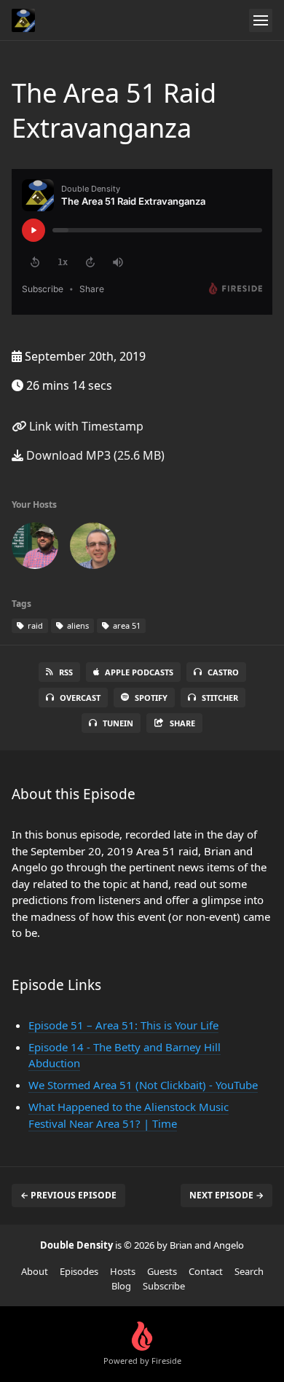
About (34, 1271)
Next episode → (226, 1195)
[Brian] (35, 548)
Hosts (122, 1271)
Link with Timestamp (84, 426)
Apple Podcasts (139, 672)
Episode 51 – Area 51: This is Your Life (123, 1025)
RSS (66, 672)
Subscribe (164, 1285)
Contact (206, 1271)
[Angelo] (93, 548)
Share (182, 723)
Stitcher (220, 697)
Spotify (151, 697)
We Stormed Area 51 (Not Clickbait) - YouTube (143, 1084)
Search (249, 1271)
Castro (223, 672)
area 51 (126, 625)
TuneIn (118, 723)
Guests (162, 1271)
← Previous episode (68, 1195)
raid (34, 625)
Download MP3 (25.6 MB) (94, 455)
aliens (77, 625)
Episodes (79, 1271)
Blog (121, 1285)
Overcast (80, 697)
